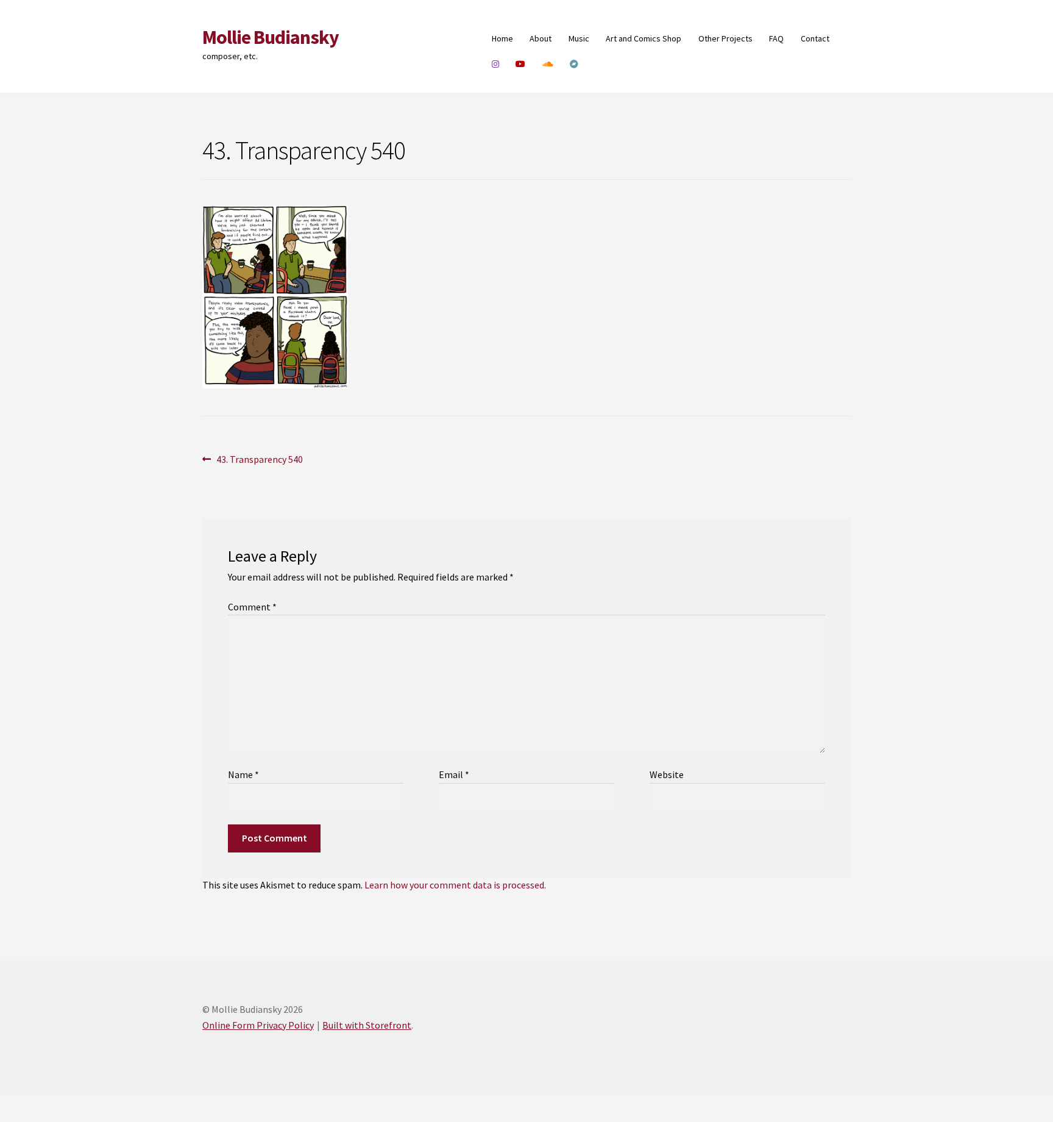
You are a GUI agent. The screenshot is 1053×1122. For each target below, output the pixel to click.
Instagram (495, 64)
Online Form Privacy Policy (258, 1025)
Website (667, 774)
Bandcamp (574, 64)
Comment (252, 607)
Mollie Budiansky (270, 37)
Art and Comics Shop (643, 38)
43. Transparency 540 (259, 460)
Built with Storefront (366, 1025)
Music (579, 38)
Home (502, 38)
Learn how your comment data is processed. (455, 885)
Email (454, 774)
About (540, 38)
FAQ (776, 38)
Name (243, 774)
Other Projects (725, 38)
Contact (815, 38)
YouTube (520, 64)
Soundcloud (548, 64)
